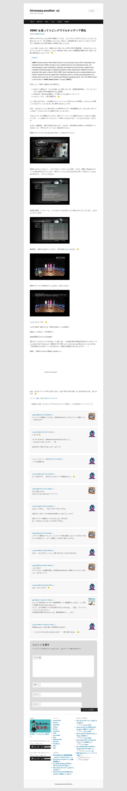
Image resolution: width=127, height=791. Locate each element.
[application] (40, 747)
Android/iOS (57, 720)
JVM (54, 733)
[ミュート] (45, 747)
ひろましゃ (47, 398)
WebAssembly (57, 739)
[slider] (48, 746)
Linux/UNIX (56, 735)
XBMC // (35, 58)
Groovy (55, 729)
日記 (37, 398)
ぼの (33, 600)
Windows (56, 741)
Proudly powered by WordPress (63, 784)
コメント (37, 657)
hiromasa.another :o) (44, 10)
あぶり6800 (87, 725)
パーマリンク (53, 398)
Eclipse (55, 727)
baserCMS (56, 725)
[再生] (32, 747)
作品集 (60, 22)
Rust (54, 737)
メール (36, 694)
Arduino (55, 723)
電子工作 (39, 22)
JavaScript (56, 731)
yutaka (34, 415)
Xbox (46, 22)
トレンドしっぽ (88, 751)
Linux (52, 22)
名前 (35, 684)
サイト (36, 704)
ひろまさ (34, 432)
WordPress (56, 744)
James (86, 744)
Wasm (32, 22)
